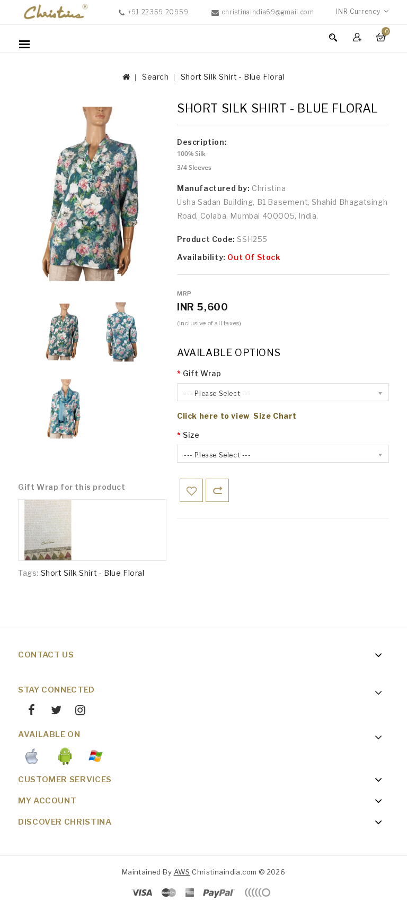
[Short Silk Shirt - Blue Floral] (63, 332)
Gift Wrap (202, 373)
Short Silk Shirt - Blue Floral (233, 76)
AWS (182, 872)
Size (191, 434)
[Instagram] (76, 711)
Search (155, 76)
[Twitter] (51, 711)
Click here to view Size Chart (237, 415)
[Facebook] (28, 711)
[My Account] (358, 37)
